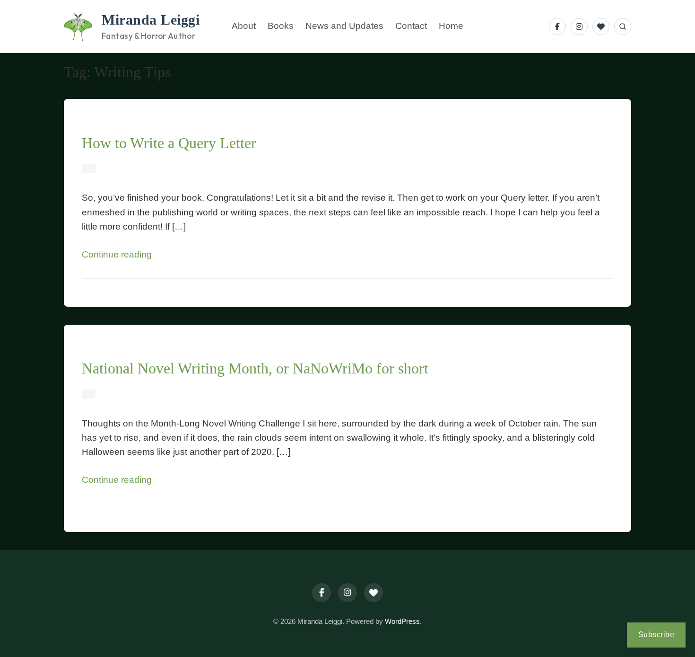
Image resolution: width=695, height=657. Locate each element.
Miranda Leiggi (151, 20)
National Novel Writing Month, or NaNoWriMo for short (255, 368)
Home (451, 26)
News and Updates (344, 26)
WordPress (402, 621)
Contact (411, 26)
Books (281, 26)
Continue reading (117, 254)
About (244, 26)
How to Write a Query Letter (169, 142)
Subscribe (656, 634)
